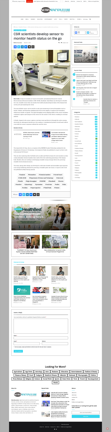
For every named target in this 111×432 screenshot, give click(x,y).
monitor (19, 184)
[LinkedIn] (22, 46)
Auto (55, 19)
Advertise (73, 1)
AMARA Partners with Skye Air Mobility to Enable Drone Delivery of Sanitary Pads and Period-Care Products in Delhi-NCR (85, 57)
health (21, 181)
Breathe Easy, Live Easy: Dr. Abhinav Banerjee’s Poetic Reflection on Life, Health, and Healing (21, 279)
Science (24, 30)
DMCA (84, 1)
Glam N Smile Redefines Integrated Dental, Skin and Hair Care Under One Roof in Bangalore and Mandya (22, 298)
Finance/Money (79, 150)
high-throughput (32, 181)
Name (15, 335)
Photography (78, 172)
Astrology (77, 177)
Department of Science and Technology (41, 178)
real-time (49, 184)
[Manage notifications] (107, 428)
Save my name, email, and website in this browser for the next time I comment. (33, 346)
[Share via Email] (29, 46)
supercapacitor (35, 187)
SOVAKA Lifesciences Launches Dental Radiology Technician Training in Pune (31, 134)
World (76, 153)
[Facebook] (15, 46)
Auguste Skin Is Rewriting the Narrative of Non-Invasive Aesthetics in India (40, 278)
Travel (76, 163)
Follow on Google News (93, 1)
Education (39, 19)
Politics (77, 175)
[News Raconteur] (55, 10)
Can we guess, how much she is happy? (86, 87)
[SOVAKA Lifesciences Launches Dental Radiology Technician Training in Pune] (18, 134)
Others (79, 19)
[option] (40, 215)
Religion (77, 167)
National (77, 129)
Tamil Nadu (48, 187)
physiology (29, 184)
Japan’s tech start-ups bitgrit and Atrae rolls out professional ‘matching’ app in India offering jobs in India (86, 82)
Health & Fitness (23, 27)
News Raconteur (18, 42)
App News (77, 165)
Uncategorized (78, 155)
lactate (61, 181)
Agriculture (78, 160)
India (27, 19)
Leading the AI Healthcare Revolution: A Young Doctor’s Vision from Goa (28, 215)
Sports (66, 19)
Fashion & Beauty (79, 148)
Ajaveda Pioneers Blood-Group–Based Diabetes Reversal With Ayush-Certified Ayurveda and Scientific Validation (59, 298)
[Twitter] (18, 46)
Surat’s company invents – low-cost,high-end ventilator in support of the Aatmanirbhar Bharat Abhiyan (86, 93)
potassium (39, 184)
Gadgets (77, 170)
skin (64, 184)
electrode (60, 178)
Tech (60, 19)
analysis (22, 174)
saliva (57, 184)
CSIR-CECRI (22, 178)
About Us (67, 1)
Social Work (78, 141)
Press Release (78, 143)
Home (22, 19)
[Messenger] (25, 46)
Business (33, 19)
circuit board (58, 174)
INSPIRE (43, 181)
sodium (25, 187)
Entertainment (48, 19)
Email (15, 341)
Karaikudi (52, 181)
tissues (57, 187)
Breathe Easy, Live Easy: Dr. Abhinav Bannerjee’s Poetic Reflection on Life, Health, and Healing (59, 279)
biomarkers (32, 174)
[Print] (32, 46)
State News (78, 131)
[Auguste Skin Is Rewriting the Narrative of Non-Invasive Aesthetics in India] (41, 271)
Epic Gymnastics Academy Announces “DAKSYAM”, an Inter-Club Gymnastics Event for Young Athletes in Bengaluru (40, 299)
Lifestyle (72, 19)
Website (44, 341)
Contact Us (79, 1)
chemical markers (45, 174)
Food (76, 146)
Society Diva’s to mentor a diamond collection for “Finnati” (90, 100)
